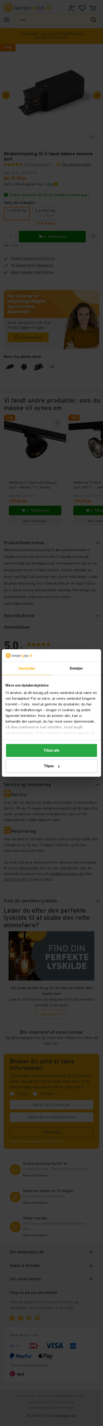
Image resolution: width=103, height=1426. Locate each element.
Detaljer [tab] (76, 668)
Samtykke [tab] (26, 668)
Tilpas (49, 766)
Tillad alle (51, 750)
